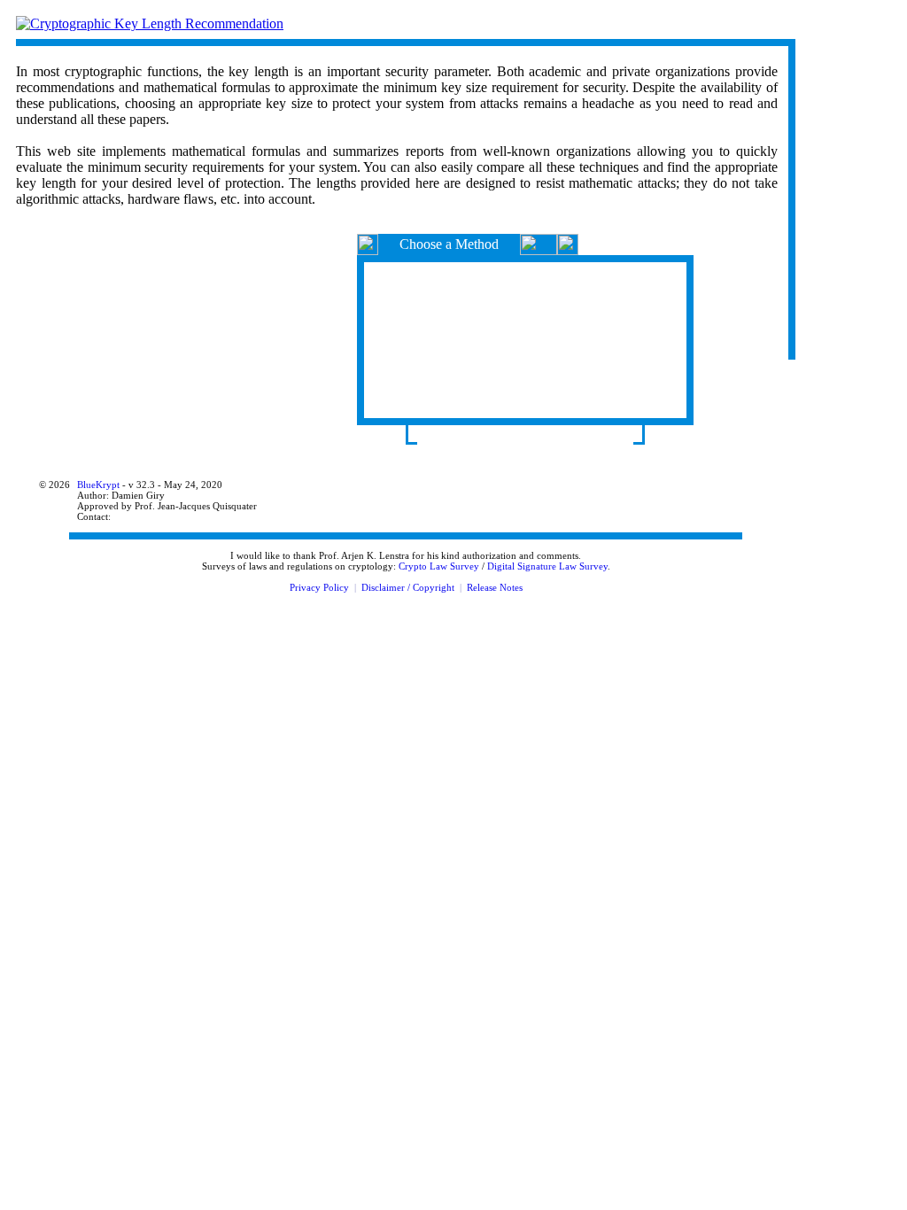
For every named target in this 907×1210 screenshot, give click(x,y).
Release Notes (495, 587)
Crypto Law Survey (439, 566)
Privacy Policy (319, 587)
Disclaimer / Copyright (407, 587)
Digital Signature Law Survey (547, 566)
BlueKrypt (98, 484)
